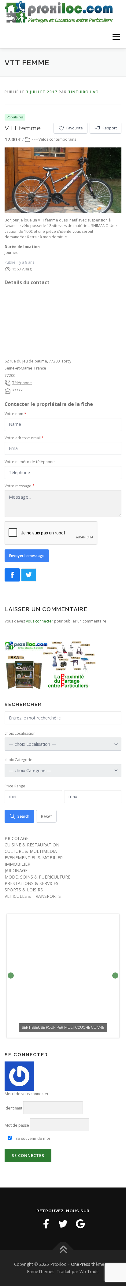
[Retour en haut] (63, 1250)
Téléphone (22, 382)
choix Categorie (18, 759)
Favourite (74, 128)
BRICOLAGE (16, 838)
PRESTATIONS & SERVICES (31, 883)
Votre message (20, 486)
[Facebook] (45, 1223)
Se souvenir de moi (32, 1138)
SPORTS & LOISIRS (24, 890)
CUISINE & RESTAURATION (32, 845)
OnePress (80, 1264)
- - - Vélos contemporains (54, 139)
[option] (63, 976)
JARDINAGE (16, 870)
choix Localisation (20, 733)
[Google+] (80, 1223)
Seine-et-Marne (18, 368)
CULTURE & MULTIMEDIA (31, 851)
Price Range (15, 786)
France (40, 368)
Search (23, 816)
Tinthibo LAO (83, 92)
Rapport (109, 128)
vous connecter (39, 621)
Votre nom (15, 413)
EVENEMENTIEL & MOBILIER (34, 857)
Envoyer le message (26, 555)
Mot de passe (17, 1125)
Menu (116, 36)
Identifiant (13, 1108)
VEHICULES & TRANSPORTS (33, 896)
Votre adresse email (24, 437)
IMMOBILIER (17, 864)
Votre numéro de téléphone (30, 461)
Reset (46, 816)
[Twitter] (63, 1223)
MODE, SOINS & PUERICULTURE (37, 877)
